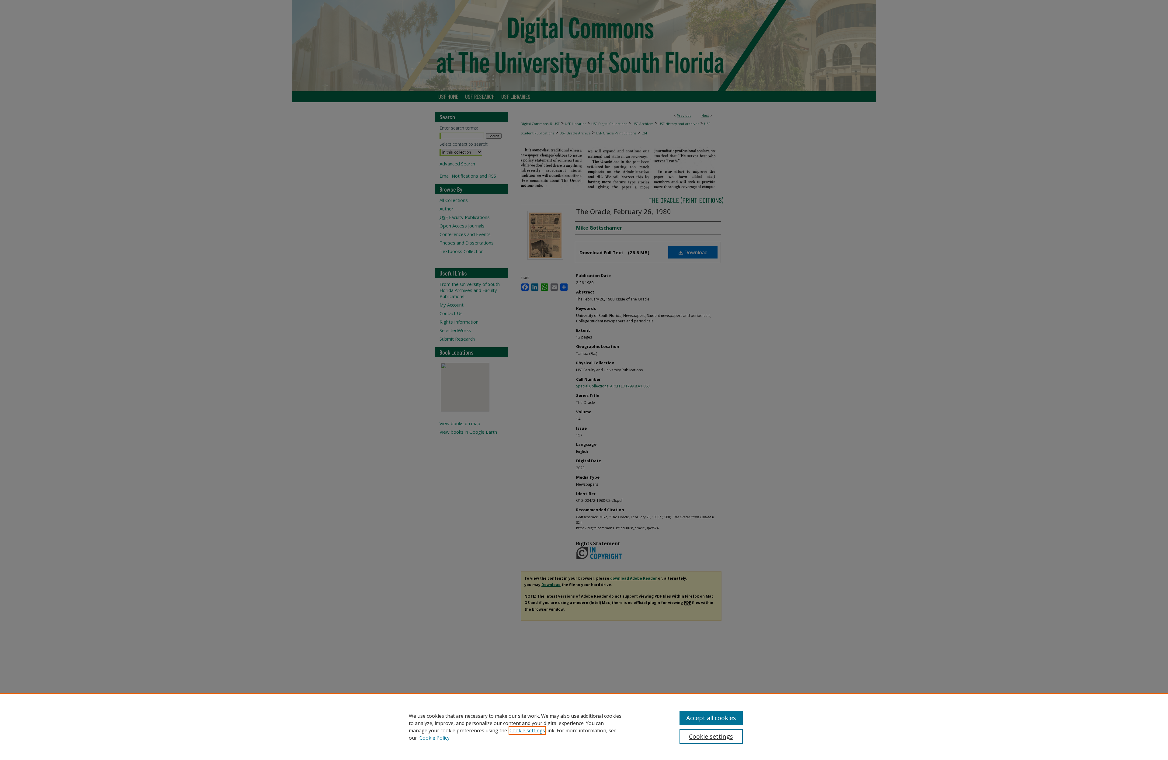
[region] (584, 726)
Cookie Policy (434, 737)
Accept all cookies (711, 718)
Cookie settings (527, 730)
